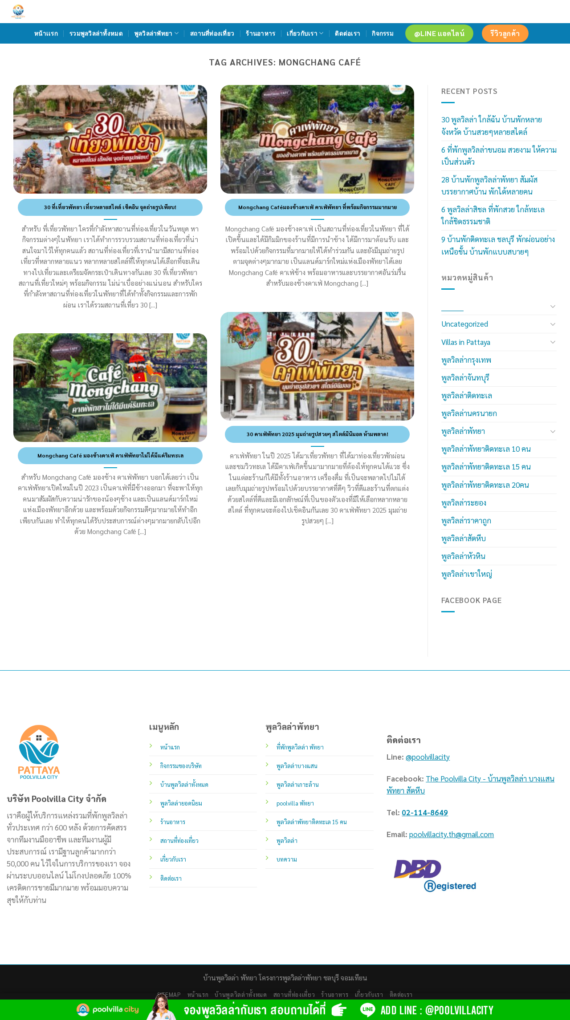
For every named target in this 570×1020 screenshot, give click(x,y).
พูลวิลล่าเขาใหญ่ (466, 574)
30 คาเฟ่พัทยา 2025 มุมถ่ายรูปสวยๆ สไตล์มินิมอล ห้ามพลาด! (317, 433)
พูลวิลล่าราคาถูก (466, 520)
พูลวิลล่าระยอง (463, 502)
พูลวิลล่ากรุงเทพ (466, 359)
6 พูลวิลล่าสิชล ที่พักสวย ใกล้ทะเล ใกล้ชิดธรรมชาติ (493, 215)
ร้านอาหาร (260, 33)
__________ (452, 306)
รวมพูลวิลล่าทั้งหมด (96, 33)
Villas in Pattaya (465, 342)
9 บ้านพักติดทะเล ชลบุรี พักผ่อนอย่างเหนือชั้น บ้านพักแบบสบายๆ (498, 245)
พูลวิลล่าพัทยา (153, 33)
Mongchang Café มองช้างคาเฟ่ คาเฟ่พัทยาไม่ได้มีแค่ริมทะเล (110, 455)
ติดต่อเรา (347, 33)
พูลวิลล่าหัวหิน (463, 556)
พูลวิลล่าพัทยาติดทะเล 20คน (485, 485)
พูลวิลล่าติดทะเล (466, 395)
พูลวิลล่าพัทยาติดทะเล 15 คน (486, 466)
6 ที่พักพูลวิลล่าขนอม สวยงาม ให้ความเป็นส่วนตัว (499, 155)
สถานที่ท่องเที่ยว (212, 33)
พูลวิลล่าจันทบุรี (465, 377)
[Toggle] (553, 306)
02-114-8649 (425, 812)
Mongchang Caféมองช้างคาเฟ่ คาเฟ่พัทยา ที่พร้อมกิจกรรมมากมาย (317, 206)
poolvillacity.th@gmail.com (451, 834)
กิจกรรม (383, 33)
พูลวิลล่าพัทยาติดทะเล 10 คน (486, 448)
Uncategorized (464, 323)
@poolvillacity (428, 756)
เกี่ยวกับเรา (302, 33)
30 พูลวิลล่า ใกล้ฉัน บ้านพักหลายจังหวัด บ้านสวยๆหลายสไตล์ (491, 125)
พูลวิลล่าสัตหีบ (463, 538)
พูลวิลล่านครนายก (469, 413)
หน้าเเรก (46, 33)
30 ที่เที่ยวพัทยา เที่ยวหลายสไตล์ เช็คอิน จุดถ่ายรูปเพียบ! (110, 206)
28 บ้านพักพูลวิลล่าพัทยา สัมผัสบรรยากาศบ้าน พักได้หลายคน (489, 185)
